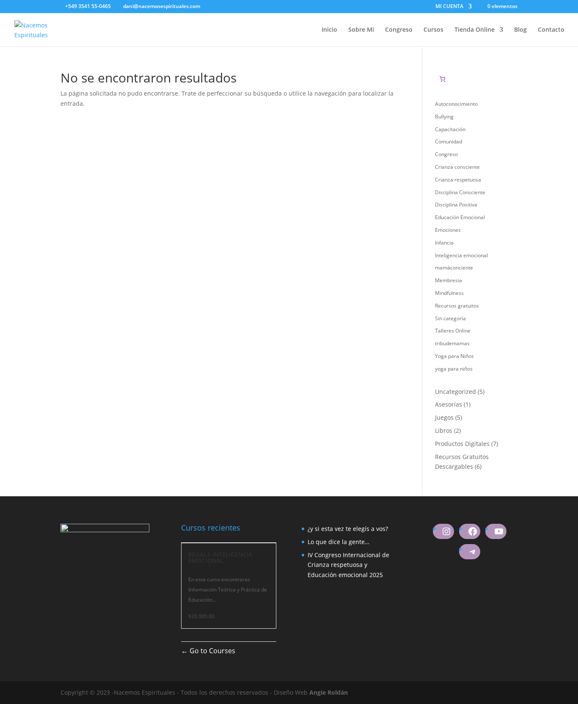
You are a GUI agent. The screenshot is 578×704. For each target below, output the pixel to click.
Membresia (448, 280)
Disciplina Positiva (456, 204)
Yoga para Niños (454, 356)
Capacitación (450, 129)
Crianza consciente (457, 166)
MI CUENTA (449, 7)
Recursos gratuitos (457, 305)
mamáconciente (454, 267)
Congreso (399, 30)
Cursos (433, 30)
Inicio (329, 30)
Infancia (444, 242)
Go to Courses (211, 650)
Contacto (551, 30)
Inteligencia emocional (461, 255)
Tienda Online (474, 30)
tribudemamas (452, 343)
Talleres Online (453, 330)
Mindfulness (449, 293)
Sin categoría (450, 318)
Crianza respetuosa (458, 179)
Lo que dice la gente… (338, 542)
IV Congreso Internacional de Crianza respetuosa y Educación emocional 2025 (348, 565)
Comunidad (448, 141)
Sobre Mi (361, 30)
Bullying (444, 116)
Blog (520, 30)
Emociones (448, 230)
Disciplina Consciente (460, 192)
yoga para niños (454, 368)
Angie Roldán (328, 692)
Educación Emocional (460, 217)
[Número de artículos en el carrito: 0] (442, 79)
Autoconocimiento (456, 103)
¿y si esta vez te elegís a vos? (348, 529)
